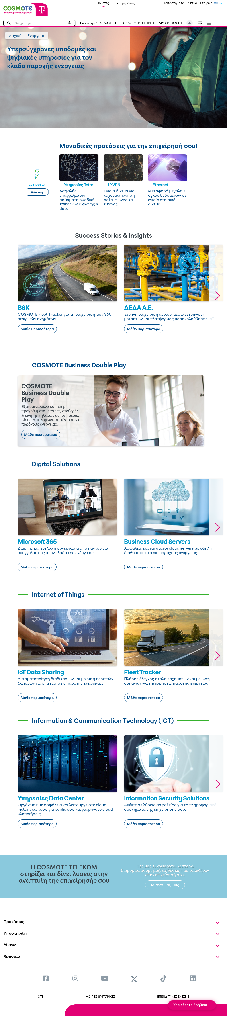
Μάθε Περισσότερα (37, 329)
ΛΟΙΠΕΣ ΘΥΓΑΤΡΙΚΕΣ (100, 996)
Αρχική (15, 35)
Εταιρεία (206, 3)
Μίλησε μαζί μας (165, 885)
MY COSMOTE (171, 23)
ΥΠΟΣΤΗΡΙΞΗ (144, 23)
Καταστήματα (174, 3)
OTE (41, 996)
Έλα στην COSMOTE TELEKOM (105, 23)
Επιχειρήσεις (126, 3)
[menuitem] (46, 978)
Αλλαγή (37, 192)
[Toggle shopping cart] (202, 22)
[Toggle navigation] (208, 23)
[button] (189, 23)
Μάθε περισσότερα (40, 434)
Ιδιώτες (103, 3)
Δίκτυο (192, 3)
